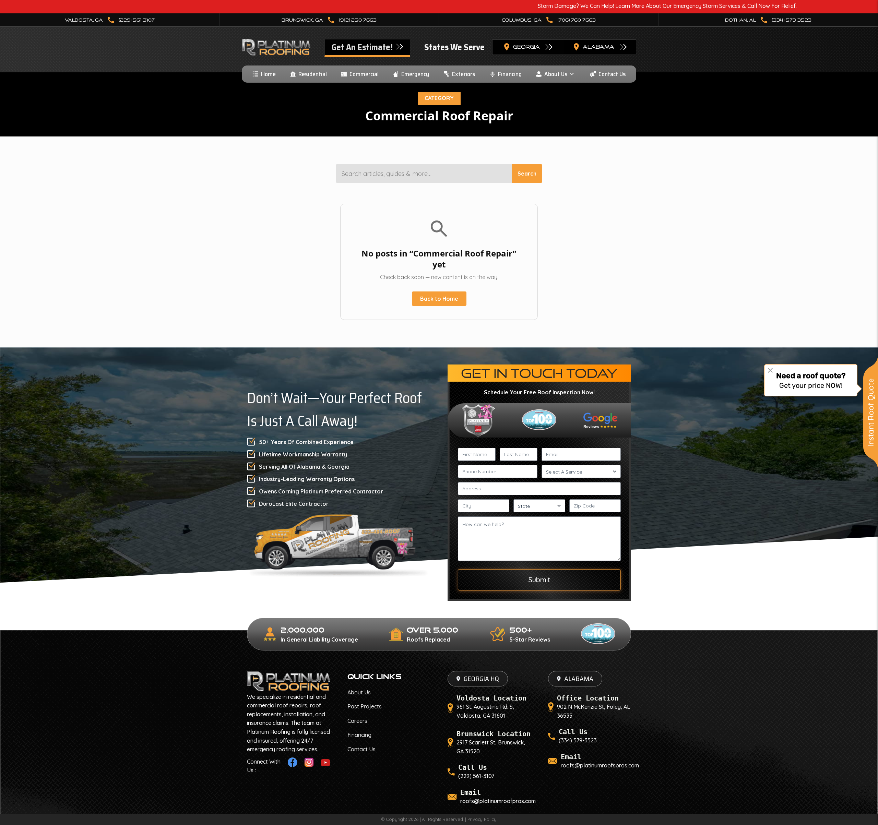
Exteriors (463, 74)
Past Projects (364, 706)
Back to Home (439, 298)
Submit (539, 579)
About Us (556, 74)
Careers (357, 720)
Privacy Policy (482, 819)
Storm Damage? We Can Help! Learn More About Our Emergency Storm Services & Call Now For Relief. (597, 5)
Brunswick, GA (329, 20)
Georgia (526, 47)
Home (268, 74)
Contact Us (612, 74)
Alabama (598, 47)
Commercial (364, 74)
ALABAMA (578, 678)
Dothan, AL (768, 20)
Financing (510, 74)
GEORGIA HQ (481, 678)
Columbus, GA (549, 20)
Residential (312, 74)
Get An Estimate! (363, 47)
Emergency (415, 74)
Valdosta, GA (110, 20)
